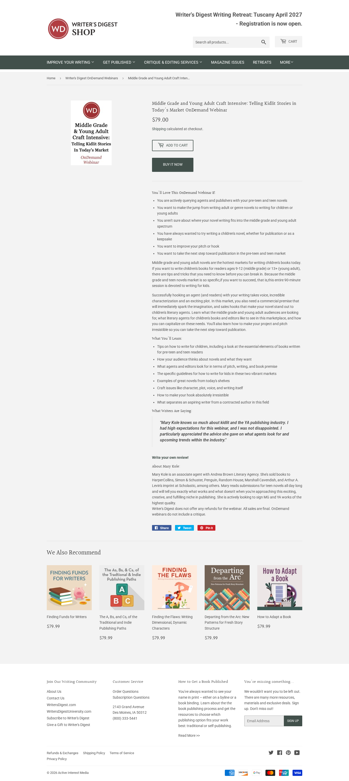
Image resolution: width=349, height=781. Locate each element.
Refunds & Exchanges (62, 753)
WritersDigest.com (61, 705)
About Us (54, 691)
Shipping (159, 129)
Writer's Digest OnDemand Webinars (91, 78)
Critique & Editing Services (171, 62)
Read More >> (189, 735)
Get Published (117, 62)
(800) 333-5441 (125, 718)
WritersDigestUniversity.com (69, 711)
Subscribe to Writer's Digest (68, 718)
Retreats (262, 62)
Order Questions (125, 691)
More (285, 62)
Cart (292, 41)
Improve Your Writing (69, 62)
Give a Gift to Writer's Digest (68, 725)
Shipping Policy (94, 753)
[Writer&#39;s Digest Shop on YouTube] (297, 753)
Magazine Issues (227, 62)
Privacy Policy (57, 759)
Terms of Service (122, 753)
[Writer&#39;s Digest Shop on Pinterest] (288, 753)
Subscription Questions (131, 697)
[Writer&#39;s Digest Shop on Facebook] (279, 753)
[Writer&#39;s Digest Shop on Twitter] (271, 753)
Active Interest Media (73, 773)
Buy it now (172, 164)
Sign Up (293, 721)
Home (51, 78)
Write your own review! (170, 457)
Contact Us (55, 698)
